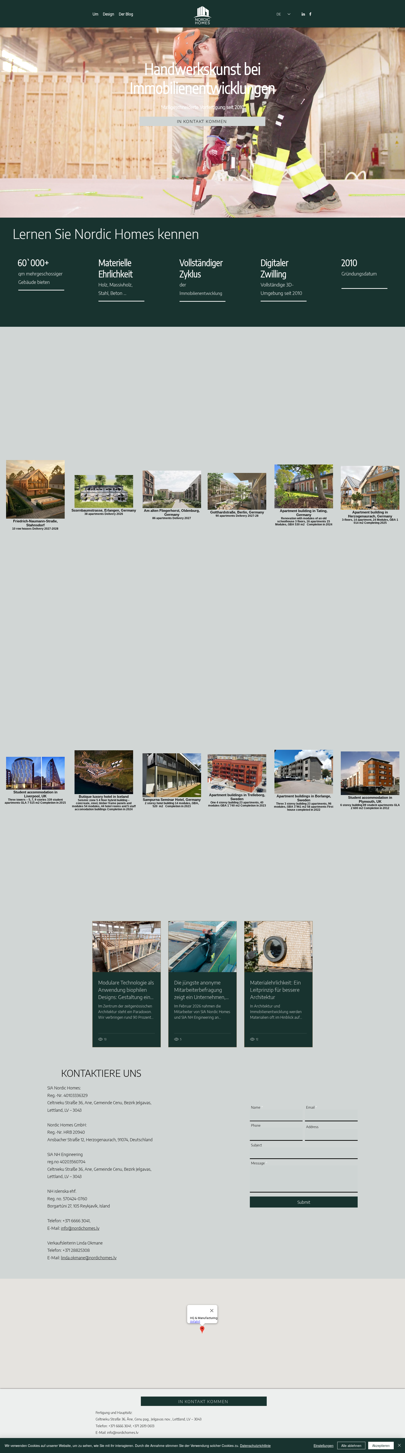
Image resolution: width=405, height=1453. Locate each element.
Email (310, 1107)
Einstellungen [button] (324, 1445)
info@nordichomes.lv (80, 1228)
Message (258, 1163)
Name (255, 1107)
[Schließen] (399, 1445)
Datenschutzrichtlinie (255, 1445)
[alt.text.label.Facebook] (310, 14)
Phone (256, 1125)
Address (312, 1127)
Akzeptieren (381, 1445)
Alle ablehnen (351, 1445)
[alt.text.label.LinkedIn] (303, 14)
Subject (256, 1145)
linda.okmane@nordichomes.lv (88, 1257)
